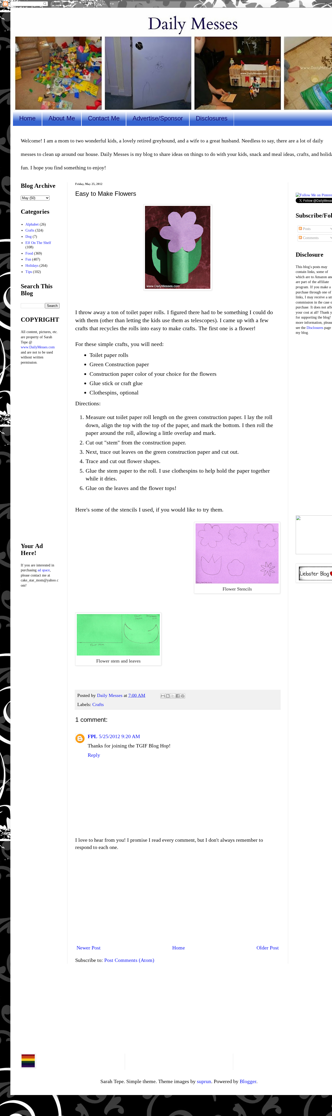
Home (27, 118)
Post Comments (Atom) (129, 960)
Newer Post (89, 948)
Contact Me (104, 118)
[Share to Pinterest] (182, 696)
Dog (28, 237)
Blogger (248, 1081)
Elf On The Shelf (38, 243)
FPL (92, 736)
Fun (28, 259)
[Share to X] (172, 696)
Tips (28, 272)
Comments (310, 238)
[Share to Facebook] (177, 696)
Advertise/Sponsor (158, 118)
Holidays (31, 266)
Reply (94, 755)
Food (29, 253)
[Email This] (162, 696)
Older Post (268, 948)
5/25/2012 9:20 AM (119, 736)
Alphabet (32, 224)
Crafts (98, 704)
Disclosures (211, 118)
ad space (44, 570)
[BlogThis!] (167, 696)
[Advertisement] (177, 897)
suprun (204, 1081)
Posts (306, 229)
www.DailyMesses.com (38, 347)
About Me (62, 118)
